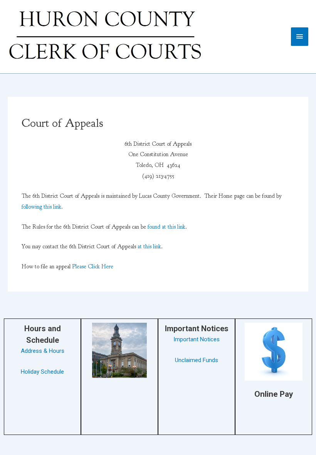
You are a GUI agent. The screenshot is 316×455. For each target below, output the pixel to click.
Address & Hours (42, 350)
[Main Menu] (300, 36)
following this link (41, 207)
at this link (149, 246)
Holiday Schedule (42, 371)
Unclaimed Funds (196, 360)
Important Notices (196, 339)
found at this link (166, 227)
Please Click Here (92, 266)
